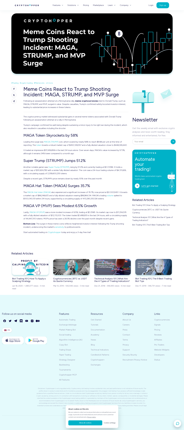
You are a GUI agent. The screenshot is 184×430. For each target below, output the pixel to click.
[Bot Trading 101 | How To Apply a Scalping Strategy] (30, 267)
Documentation (98, 330)
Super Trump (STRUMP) (58, 167)
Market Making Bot (67, 330)
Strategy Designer (67, 360)
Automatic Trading (67, 320)
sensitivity (59, 227)
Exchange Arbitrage (67, 325)
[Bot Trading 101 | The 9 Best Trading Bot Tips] (153, 267)
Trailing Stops (65, 350)
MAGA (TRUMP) (51, 142)
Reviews (158, 335)
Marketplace (98, 5)
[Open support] (177, 423)
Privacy (126, 345)
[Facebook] (5, 321)
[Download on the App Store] (13, 340)
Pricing (86, 5)
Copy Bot (63, 345)
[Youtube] (27, 321)
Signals (157, 325)
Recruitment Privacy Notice (135, 360)
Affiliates (158, 340)
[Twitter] (10, 321)
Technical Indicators (100, 350)
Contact (126, 335)
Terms (125, 340)
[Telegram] (16, 321)
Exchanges (96, 365)
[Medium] (38, 321)
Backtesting (64, 365)
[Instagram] (32, 321)
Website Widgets (161, 350)
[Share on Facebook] (13, 88)
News (93, 340)
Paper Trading (65, 355)
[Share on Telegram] (13, 101)
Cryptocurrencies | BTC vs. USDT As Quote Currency (150, 211)
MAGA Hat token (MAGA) (39, 192)
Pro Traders (159, 345)
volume (110, 195)
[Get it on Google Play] (36, 340)
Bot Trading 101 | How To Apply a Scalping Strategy (153, 205)
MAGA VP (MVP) (37, 212)
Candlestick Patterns (100, 355)
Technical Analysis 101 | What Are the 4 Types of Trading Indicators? (152, 218)
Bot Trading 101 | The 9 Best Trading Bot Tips (151, 225)
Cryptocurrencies (162, 320)
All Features (64, 380)
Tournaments (65, 370)
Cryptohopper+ (98, 360)
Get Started (96, 320)
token (38, 145)
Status (157, 360)
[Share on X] (13, 95)
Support (126, 350)
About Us (127, 320)
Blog (93, 345)
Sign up (162, 5)
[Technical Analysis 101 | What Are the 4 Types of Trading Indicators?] (112, 267)
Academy (95, 335)
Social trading (65, 335)
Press (125, 330)
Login (150, 5)
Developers (159, 355)
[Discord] (21, 321)
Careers (126, 325)
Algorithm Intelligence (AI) (70, 340)
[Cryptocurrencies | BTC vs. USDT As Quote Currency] (71, 267)
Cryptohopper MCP (68, 375)
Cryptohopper (54, 232)
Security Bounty (130, 355)
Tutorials (94, 325)
